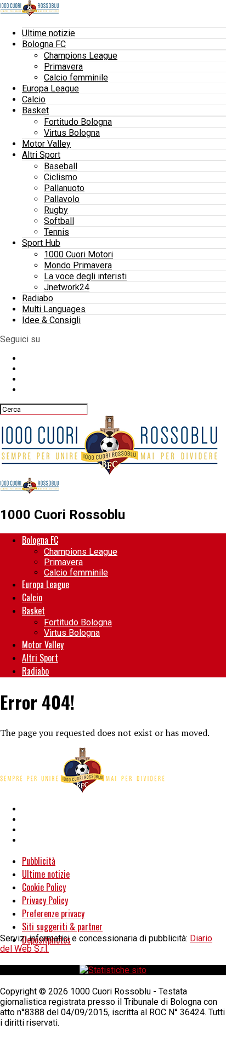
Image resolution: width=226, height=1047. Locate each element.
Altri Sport (41, 154)
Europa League (50, 88)
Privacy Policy (45, 900)
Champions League (80, 55)
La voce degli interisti (85, 276)
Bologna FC (44, 44)
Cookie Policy (44, 887)
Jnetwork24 (66, 287)
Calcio (34, 99)
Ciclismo (60, 177)
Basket (35, 110)
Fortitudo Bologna (78, 122)
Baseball (60, 166)
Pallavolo (62, 199)
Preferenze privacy (53, 913)
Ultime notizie (48, 33)
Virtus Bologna (72, 133)
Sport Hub (41, 243)
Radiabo (37, 298)
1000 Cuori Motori (78, 254)
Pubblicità (38, 860)
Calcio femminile (76, 77)
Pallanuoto (64, 188)
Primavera (63, 66)
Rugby (56, 210)
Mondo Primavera (78, 265)
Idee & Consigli (51, 320)
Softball (59, 221)
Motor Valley (46, 144)
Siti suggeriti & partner (62, 926)
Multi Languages (54, 309)
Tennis (56, 232)
